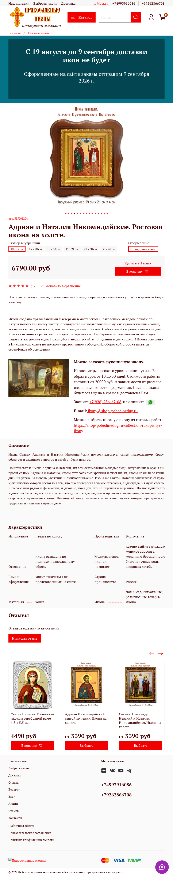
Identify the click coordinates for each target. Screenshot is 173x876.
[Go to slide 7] (83, 213)
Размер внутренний (24, 243)
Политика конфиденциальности (31, 840)
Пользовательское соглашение (29, 833)
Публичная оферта (21, 826)
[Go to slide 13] (101, 213)
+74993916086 (123, 3)
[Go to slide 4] (74, 213)
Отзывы (13, 811)
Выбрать (86, 745)
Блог (11, 797)
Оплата (13, 782)
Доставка (68, 3)
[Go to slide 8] (86, 213)
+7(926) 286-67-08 (105, 401)
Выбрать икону (45, 3)
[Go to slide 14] (104, 213)
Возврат (14, 789)
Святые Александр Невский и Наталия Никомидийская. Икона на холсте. (140, 720)
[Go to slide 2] (68, 213)
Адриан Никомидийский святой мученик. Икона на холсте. (86, 718)
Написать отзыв (24, 638)
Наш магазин (19, 3)
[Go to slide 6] (80, 213)
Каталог (85, 17)
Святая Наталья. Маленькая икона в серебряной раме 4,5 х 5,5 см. (32, 718)
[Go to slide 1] (65, 213)
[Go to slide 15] (107, 213)
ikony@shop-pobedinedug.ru (112, 410)
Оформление (138, 243)
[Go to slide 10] (92, 213)
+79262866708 (153, 3)
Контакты (15, 818)
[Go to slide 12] (98, 213)
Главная (14, 33)
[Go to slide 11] (95, 213)
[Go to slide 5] (77, 213)
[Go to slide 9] (89, 213)
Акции (13, 803)
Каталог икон (38, 33)
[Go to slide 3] (71, 213)
